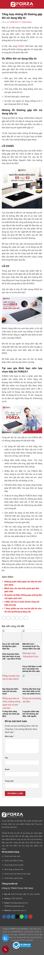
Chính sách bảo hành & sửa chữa (17, 874)
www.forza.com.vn (19, 910)
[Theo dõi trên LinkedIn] (26, 916)
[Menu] (3, 4)
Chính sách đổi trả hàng (13, 861)
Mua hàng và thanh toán (13, 869)
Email (7, 769)
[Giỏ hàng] (41, 4)
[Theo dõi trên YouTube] (30, 916)
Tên (6, 758)
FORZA (21, 46)
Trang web (9, 781)
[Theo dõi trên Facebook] (4, 916)
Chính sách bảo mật (12, 856)
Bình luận (9, 736)
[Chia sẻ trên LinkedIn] (26, 618)
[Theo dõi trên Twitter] (13, 916)
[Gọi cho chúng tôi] (22, 916)
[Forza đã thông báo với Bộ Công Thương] (22, 945)
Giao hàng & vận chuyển (13, 865)
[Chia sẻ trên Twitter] (13, 618)
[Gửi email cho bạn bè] (17, 618)
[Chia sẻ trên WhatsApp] (4, 618)
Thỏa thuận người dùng (13, 878)
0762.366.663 (16, 898)
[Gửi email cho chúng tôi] (17, 916)
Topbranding (27, 22)
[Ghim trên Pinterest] (22, 618)
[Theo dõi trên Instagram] (8, 916)
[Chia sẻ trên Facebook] (8, 618)
